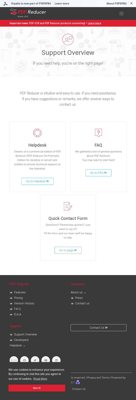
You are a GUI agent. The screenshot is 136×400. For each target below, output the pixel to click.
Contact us (82, 303)
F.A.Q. (17, 309)
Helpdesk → (18, 345)
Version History (23, 303)
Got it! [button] (37, 388)
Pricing (18, 298)
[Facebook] (24, 360)
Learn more (62, 3)
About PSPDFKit (116, 3)
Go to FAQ (97, 172)
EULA (17, 314)
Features (19, 292)
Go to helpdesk (36, 181)
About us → (78, 292)
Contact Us (97, 327)
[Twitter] (35, 360)
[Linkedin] (56, 360)
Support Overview (25, 334)
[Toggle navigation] (121, 13)
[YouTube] (45, 360)
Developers (21, 340)
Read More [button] (40, 378)
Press (78, 298)
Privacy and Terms (98, 377)
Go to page (66, 250)
